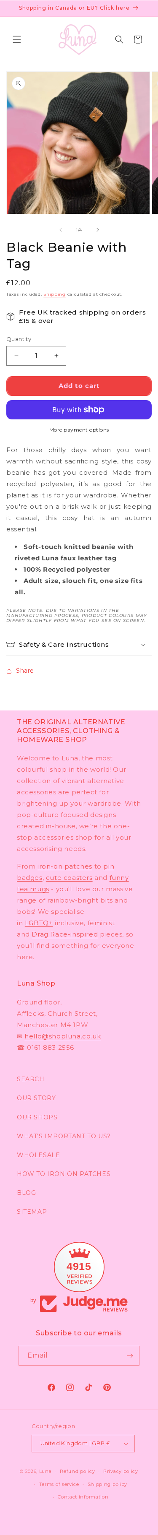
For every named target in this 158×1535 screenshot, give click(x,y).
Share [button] (25, 670)
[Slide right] (97, 230)
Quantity (18, 339)
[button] (17, 39)
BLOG (26, 1193)
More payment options (79, 430)
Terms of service (59, 1484)
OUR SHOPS (37, 1117)
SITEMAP (32, 1211)
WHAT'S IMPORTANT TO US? (64, 1136)
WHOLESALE (38, 1155)
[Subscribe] (130, 1356)
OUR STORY (36, 1098)
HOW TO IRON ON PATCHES (63, 1174)
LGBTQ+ (39, 923)
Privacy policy (120, 1471)
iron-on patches (64, 866)
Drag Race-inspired (65, 934)
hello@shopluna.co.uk (62, 1036)
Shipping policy (108, 1484)
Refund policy (77, 1471)
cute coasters (69, 878)
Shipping (54, 294)
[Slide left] (60, 230)
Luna (45, 1471)
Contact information (83, 1497)
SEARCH (31, 1079)
